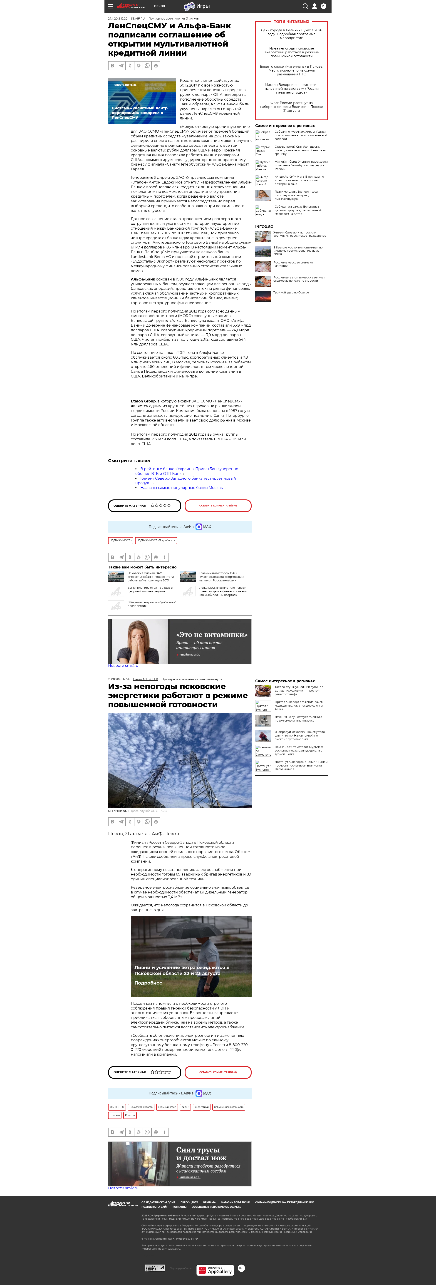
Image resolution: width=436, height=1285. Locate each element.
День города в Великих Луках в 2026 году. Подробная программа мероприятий (291, 34)
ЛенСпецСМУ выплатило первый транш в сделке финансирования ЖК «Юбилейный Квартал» (223, 591)
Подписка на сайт (154, 1207)
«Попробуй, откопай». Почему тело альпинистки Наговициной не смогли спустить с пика (300, 735)
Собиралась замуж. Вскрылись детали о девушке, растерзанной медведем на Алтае (298, 210)
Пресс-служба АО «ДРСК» (148, 811)
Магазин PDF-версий (235, 1202)
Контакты (179, 1207)
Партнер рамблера (180, 1268)
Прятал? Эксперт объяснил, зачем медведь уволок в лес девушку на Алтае (299, 705)
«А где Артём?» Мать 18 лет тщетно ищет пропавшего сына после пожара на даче (299, 180)
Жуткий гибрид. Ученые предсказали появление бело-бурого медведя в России (301, 165)
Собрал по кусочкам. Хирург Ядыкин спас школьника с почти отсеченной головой (301, 135)
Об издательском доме (158, 1202)
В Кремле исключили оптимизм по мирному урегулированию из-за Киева (298, 251)
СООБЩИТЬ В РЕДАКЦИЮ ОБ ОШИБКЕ (216, 1207)
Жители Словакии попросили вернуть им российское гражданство (299, 234)
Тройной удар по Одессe (291, 292)
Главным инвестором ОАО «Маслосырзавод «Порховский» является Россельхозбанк (222, 576)
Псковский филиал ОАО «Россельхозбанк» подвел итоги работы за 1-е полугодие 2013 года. (151, 578)
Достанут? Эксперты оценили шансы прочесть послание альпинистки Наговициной (301, 765)
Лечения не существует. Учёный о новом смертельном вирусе (298, 718)
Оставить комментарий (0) (218, 505)
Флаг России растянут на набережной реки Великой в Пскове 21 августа (291, 107)
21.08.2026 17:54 (118, 679)
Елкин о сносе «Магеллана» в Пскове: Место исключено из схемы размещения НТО (291, 70)
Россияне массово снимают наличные (293, 264)
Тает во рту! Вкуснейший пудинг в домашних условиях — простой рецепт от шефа (299, 690)
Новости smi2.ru (123, 665)
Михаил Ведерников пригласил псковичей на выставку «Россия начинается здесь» (292, 88)
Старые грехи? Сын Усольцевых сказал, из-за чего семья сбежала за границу (300, 150)
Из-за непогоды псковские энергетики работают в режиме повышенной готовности (292, 52)
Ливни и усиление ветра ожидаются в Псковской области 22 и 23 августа (181, 970)
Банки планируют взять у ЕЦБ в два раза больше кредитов (150, 589)
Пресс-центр (189, 1202)
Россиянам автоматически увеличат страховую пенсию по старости (299, 279)
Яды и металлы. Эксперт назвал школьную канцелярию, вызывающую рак (297, 195)
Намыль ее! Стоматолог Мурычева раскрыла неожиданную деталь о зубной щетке (299, 750)
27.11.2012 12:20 (117, 18)
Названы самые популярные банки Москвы (182, 488)
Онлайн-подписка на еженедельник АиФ (284, 1202)
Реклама (209, 1202)
